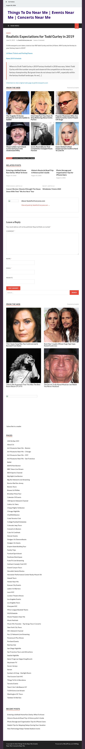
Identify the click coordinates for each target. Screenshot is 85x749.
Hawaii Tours (11, 578)
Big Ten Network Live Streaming (18, 480)
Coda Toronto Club (14, 518)
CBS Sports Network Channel (17, 501)
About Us (10, 444)
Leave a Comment (38, 40)
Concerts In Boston (14, 529)
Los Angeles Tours (13, 603)
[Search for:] (42, 292)
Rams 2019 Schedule (13, 58)
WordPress (67, 744)
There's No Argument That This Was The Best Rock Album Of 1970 (23, 385)
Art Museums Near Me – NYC (17, 455)
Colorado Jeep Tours (14, 525)
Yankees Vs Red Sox (14, 698)
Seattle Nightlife (13, 655)
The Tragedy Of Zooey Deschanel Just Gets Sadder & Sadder (17, 118)
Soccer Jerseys (12, 666)
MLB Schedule (12, 613)
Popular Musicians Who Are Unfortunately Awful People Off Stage (67, 118)
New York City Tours (14, 627)
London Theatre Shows (15, 596)
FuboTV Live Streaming (15, 560)
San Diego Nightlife (14, 648)
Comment (10, 231)
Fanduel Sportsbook (14, 553)
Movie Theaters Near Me (16, 617)
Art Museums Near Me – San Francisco (21, 459)
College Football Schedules (16, 522)
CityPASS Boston (13, 515)
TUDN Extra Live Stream (16, 691)
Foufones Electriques (14, 557)
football (23, 158)
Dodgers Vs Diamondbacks (16, 539)
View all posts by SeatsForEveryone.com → (35, 205)
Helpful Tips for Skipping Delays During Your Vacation (26, 725)
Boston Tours (12, 487)
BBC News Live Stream (15, 469)
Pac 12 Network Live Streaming (18, 634)
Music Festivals (12, 620)
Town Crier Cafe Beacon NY (17, 687)
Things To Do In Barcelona (16, 680)
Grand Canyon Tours (14, 567)
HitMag (76, 744)
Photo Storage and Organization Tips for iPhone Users (64, 172)
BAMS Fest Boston (14, 466)
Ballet (9, 462)
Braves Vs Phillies (13, 490)
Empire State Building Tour (16, 546)
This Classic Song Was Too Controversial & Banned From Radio (22, 345)
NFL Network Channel (15, 631)
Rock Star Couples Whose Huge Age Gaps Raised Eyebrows (59, 345)
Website (9, 278)
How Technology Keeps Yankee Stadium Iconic (23, 729)
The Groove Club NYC (15, 676)
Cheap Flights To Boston (16, 508)
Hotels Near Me (13, 582)
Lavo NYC (10, 592)
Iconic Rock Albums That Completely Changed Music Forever (42, 149)
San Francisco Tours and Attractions (20, 652)
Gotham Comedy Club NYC (17, 564)
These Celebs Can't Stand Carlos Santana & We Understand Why (16, 149)
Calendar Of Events (14, 497)
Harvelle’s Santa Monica (15, 571)
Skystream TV (12, 662)
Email (9, 268)
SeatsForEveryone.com (25, 40)
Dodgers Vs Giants (14, 543)
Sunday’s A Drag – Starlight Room (19, 673)
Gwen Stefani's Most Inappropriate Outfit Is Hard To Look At (67, 149)
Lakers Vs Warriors (14, 589)
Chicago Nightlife (13, 511)
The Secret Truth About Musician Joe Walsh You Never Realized (60, 385)
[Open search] (77, 26)
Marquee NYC (12, 606)
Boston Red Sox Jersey (15, 483)
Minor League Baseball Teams (17, 610)
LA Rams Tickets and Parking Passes (19, 53)
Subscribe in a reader (14, 426)
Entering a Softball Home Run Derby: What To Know (16, 171)
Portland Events (13, 641)
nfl (28, 158)
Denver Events (12, 536)
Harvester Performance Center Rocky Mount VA (24, 575)
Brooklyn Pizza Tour (14, 494)
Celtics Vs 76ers (13, 504)
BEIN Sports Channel (14, 473)
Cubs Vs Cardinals (13, 532)
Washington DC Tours (15, 694)
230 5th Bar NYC (13, 441)
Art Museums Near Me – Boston (18, 448)
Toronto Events (12, 683)
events (8, 33)
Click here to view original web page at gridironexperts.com (27, 83)
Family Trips (11, 550)
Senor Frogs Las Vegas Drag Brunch (19, 659)
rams (32, 158)
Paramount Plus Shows (15, 638)
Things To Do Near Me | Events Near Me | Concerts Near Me (41, 15)
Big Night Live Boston (15, 476)
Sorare (9, 669)
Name (9, 258)
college (15, 158)
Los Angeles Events (14, 599)
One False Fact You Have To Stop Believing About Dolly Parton (42, 118)
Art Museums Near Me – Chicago (19, 452)
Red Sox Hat (11, 645)
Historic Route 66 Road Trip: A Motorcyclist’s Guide (42, 171)
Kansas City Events (14, 585)
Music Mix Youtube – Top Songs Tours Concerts (24, 624)
